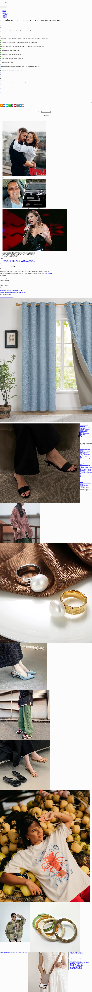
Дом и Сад (4, 11)
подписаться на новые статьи (5, 283)
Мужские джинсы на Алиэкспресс (84, 432)
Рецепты (4, 9)
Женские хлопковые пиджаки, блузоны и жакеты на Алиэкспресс (85, 425)
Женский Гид (5, 13)
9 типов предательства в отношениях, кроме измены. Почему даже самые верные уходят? (19, 261)
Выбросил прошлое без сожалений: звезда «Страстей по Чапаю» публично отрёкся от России (20, 176)
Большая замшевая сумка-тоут (85, 469)
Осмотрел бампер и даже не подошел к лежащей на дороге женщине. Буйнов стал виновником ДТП (21, 208)
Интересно (5, 15)
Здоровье (4, 12)
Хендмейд (4, 10)
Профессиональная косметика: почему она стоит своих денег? (11, 290)
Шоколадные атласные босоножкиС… (84, 453)
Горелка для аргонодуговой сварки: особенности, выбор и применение (13, 292)
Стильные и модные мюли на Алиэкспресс (8, 422)
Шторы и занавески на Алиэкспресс (6, 297)
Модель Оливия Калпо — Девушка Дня (10, 256)
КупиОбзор (5, 17)
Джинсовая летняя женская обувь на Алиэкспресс (85, 430)
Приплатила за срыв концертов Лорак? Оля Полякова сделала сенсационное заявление (19, 252)
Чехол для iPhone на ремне (85, 451)
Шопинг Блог (5, 16)
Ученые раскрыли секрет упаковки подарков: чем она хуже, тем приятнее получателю (18, 254)
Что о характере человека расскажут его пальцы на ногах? (13, 178)
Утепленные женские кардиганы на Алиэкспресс (85, 438)
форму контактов (48, 273)
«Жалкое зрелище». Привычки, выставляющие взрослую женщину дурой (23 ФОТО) (18, 260)
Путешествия (5, 14)
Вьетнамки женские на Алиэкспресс (84, 434)
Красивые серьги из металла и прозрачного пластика (85, 471)
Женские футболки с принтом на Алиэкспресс (85, 436)
